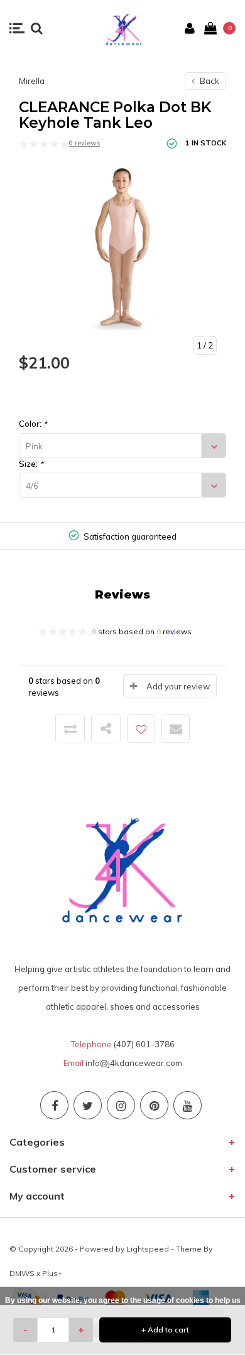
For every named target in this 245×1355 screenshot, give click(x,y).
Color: (33, 424)
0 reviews (84, 143)
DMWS (22, 1273)
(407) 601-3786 (144, 1044)
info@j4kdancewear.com (133, 1063)
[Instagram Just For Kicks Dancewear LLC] (121, 1105)
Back (208, 81)
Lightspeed (147, 1248)
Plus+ (52, 1273)
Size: (31, 464)
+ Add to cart (165, 1329)
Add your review (178, 686)
